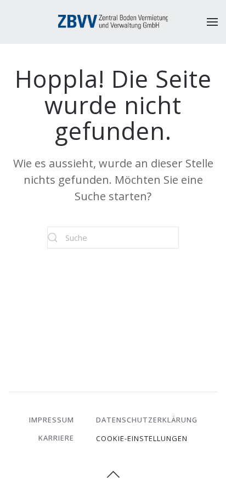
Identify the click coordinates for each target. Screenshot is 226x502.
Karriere (56, 438)
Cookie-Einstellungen (142, 438)
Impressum (51, 420)
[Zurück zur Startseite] (113, 22)
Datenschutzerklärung (146, 420)
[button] (212, 22)
